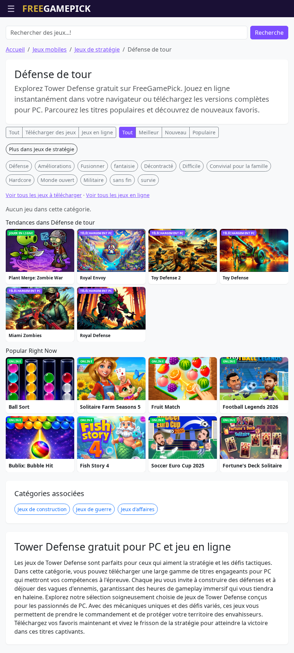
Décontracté (158, 166)
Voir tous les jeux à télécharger (44, 195)
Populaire (204, 132)
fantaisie (124, 166)
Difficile (191, 166)
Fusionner (93, 166)
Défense (19, 166)
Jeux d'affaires (138, 509)
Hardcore (20, 180)
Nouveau (175, 132)
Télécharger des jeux (50, 132)
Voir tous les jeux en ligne (118, 195)
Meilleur (149, 132)
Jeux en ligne (97, 132)
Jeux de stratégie (97, 49)
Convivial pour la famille (239, 166)
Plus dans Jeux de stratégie (41, 149)
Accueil (15, 49)
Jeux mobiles (50, 49)
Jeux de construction (42, 509)
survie (148, 180)
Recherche (269, 33)
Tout (14, 132)
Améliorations (54, 166)
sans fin (122, 180)
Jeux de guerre (94, 509)
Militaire (94, 180)
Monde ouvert (57, 180)
